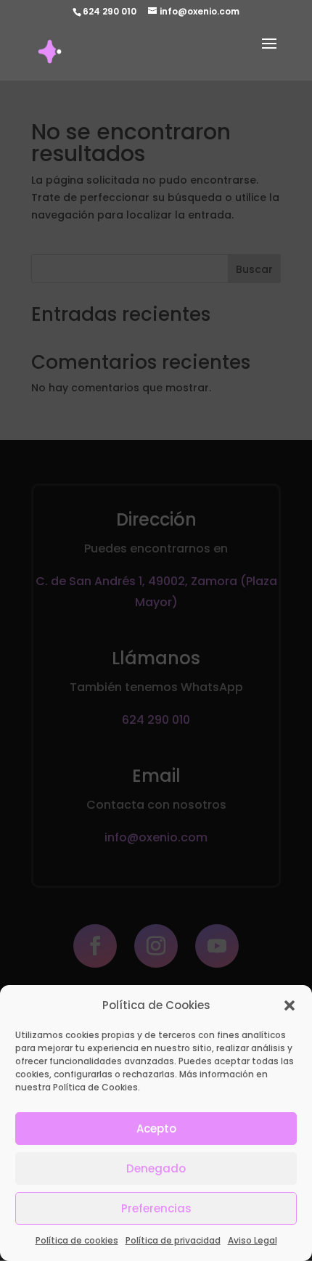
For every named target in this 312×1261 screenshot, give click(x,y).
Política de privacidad (173, 1240)
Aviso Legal (252, 1240)
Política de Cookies (95, 1087)
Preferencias (156, 1208)
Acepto (156, 1128)
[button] (289, 1005)
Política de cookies (77, 1240)
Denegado (156, 1168)
